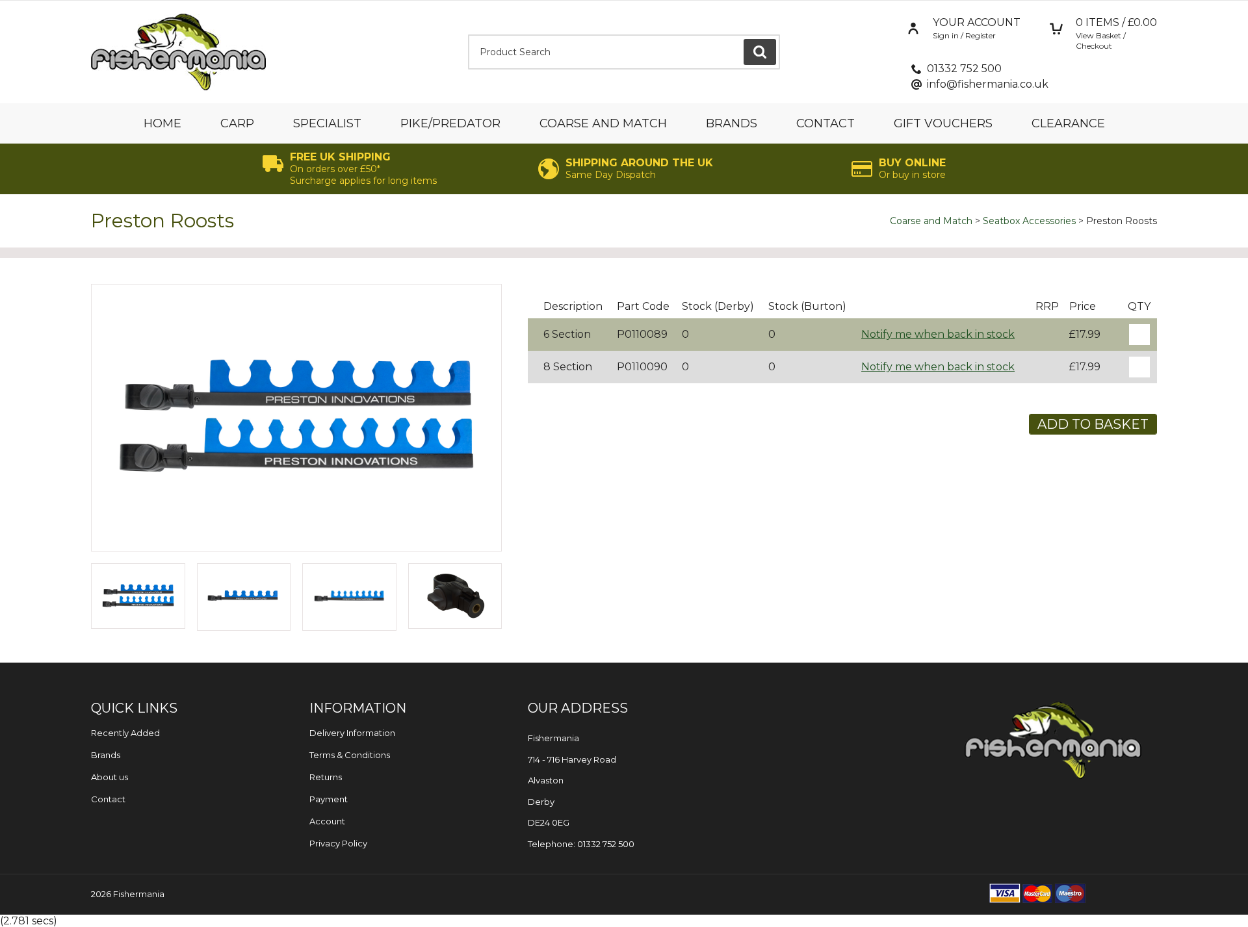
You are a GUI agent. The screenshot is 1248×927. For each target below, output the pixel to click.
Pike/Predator (450, 123)
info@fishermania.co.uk (987, 84)
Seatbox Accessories (1029, 221)
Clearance (1068, 123)
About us (109, 777)
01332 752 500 (964, 68)
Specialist (327, 123)
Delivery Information (352, 733)
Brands (731, 123)
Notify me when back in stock (938, 334)
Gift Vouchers (943, 123)
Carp (237, 123)
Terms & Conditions (349, 755)
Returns (325, 777)
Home (162, 123)
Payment (328, 799)
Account (327, 821)
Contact (825, 123)
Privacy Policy (338, 843)
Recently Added (125, 733)
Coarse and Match (603, 123)
